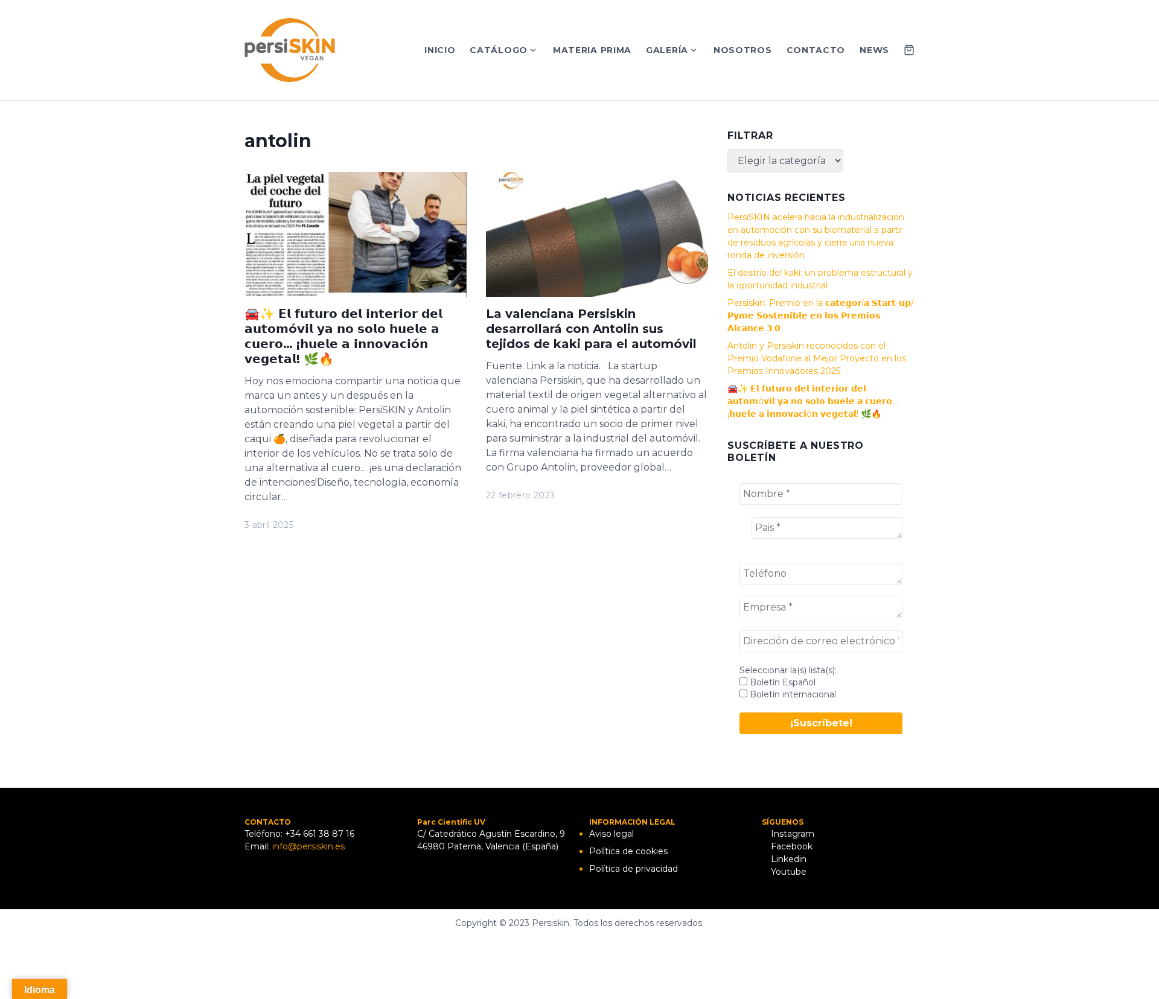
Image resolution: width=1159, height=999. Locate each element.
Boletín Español (781, 682)
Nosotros (743, 50)
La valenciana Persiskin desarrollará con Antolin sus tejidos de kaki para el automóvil (591, 328)
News (874, 50)
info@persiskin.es (308, 846)
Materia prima (592, 50)
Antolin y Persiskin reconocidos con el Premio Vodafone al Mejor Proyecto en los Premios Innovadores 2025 (816, 358)
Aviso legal (611, 833)
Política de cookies (628, 851)
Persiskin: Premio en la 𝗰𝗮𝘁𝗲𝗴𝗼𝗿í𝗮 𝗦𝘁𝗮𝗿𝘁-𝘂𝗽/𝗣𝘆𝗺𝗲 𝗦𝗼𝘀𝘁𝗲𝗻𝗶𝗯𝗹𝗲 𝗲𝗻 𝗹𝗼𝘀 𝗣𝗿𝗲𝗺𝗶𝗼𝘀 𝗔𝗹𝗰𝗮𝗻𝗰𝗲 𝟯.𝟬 (820, 315)
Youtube (787, 871)
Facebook (790, 846)
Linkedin (787, 859)
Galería (667, 50)
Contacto (816, 50)
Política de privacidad (633, 868)
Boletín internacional (791, 694)
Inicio (439, 50)
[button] (1133, 17)
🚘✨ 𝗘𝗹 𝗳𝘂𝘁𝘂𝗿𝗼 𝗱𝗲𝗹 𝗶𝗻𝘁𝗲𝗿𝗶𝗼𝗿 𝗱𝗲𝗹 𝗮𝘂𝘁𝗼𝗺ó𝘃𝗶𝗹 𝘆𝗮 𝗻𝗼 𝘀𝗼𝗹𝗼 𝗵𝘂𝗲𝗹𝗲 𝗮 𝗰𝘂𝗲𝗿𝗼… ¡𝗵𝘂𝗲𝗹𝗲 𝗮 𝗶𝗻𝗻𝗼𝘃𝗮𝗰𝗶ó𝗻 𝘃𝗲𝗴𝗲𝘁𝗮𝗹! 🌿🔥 (343, 336)
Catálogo (499, 50)
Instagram (791, 833)
